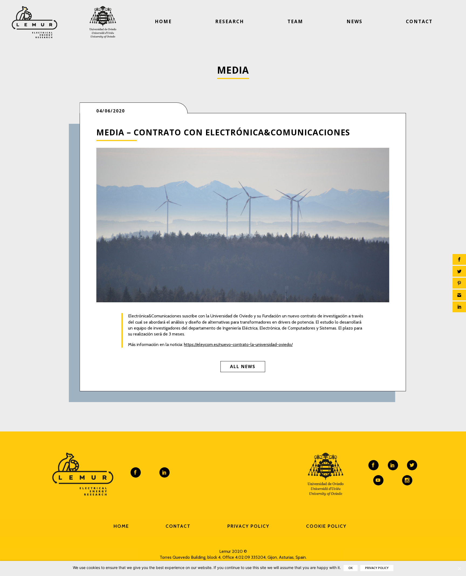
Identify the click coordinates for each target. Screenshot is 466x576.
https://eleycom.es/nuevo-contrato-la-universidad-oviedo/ (238, 344)
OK (350, 568)
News (354, 21)
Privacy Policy (248, 526)
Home (163, 21)
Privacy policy (377, 568)
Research (229, 21)
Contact (419, 21)
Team (295, 21)
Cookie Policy (326, 526)
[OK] (459, 568)
